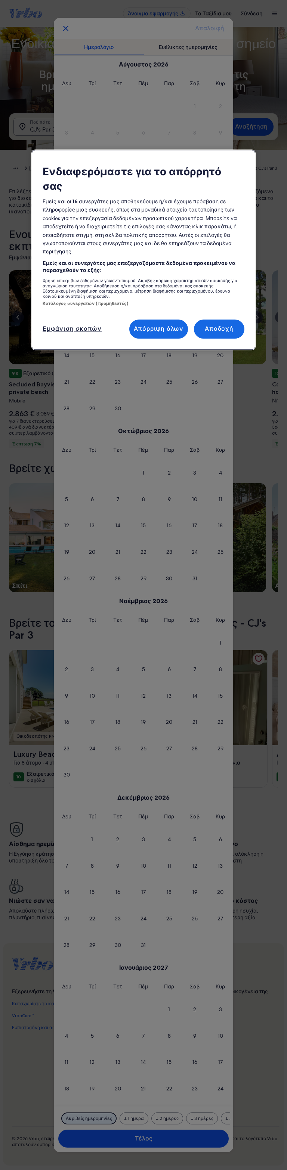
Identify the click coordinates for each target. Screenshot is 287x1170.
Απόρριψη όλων (158, 328)
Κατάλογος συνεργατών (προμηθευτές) (85, 303)
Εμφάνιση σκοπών (72, 328)
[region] (143, 249)
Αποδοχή (219, 328)
